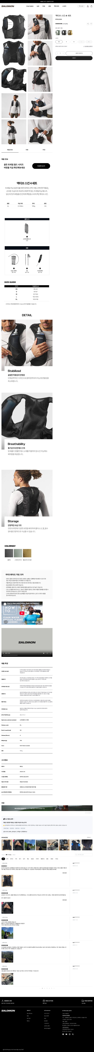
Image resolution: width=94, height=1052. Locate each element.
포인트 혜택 (46, 1015)
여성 (43, 6)
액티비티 (56, 6)
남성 (38, 6)
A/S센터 (46, 1020)
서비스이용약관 (65, 1013)
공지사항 (28, 1018)
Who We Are (29, 1013)
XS (59, 41)
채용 (28, 1015)
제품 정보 (10, 150)
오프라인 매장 (47, 1025)
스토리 (64, 6)
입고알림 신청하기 (89, 46)
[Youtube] (66, 1034)
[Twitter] (73, 1034)
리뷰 (27, 150)
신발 (49, 6)
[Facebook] (63, 1034)
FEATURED (29, 6)
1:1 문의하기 (46, 1023)
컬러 (58, 28)
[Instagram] (69, 1034)
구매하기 (74, 58)
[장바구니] (91, 6)
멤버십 (28, 1020)
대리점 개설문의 (47, 1028)
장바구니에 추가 (79, 53)
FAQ (45, 1018)
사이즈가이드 (46, 1013)
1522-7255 (69, 1019)
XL (89, 41)
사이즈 (56, 38)
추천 (44, 150)
